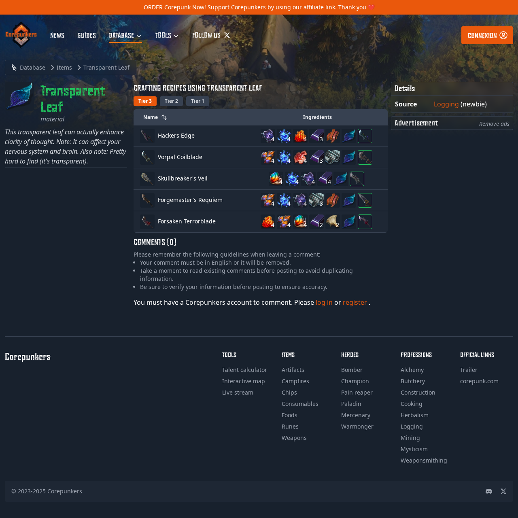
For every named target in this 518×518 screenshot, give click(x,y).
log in (325, 302)
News (57, 34)
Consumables (300, 404)
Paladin (351, 404)
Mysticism (414, 449)
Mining (410, 438)
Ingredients (317, 117)
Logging (446, 104)
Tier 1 (197, 101)
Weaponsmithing (424, 460)
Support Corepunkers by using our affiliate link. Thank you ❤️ (291, 7)
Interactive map (243, 381)
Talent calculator (244, 370)
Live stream (237, 392)
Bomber (352, 370)
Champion (355, 381)
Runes (290, 426)
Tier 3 (145, 101)
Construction (418, 392)
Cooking (411, 404)
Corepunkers (64, 491)
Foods (289, 415)
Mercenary (355, 415)
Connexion (482, 35)
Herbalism (415, 415)
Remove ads (494, 123)
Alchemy (412, 370)
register (356, 302)
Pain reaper (357, 392)
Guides (86, 34)
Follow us (207, 34)
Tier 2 (171, 101)
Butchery (413, 381)
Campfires (295, 381)
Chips (289, 392)
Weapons (294, 438)
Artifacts (293, 370)
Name (150, 117)
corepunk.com (479, 381)
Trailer (469, 370)
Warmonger (357, 426)
